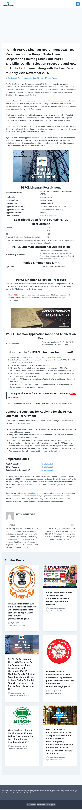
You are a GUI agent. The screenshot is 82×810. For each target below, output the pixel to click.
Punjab (54, 78)
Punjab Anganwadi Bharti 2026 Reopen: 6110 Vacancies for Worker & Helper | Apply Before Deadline (59, 598)
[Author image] (9, 623)
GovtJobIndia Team (15, 78)
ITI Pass (48, 78)
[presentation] (22, 582)
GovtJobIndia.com (30, 493)
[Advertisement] (41, 23)
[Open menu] (78, 3)
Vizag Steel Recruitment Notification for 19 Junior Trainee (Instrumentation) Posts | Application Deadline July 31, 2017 (21, 736)
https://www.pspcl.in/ (54, 357)
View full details (47, 464)
